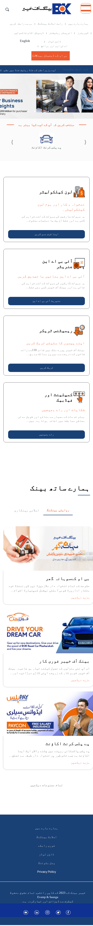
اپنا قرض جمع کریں (47, 234)
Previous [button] (80, 143)
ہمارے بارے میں (78, 23)
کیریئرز (82, 33)
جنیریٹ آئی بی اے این (46, 301)
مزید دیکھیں (80, 597)
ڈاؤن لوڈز (54, 41)
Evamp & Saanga (47, 897)
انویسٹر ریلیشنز (60, 33)
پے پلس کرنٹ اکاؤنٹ (46, 147)
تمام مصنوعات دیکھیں (46, 785)
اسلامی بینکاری (27, 510)
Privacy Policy (46, 872)
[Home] (46, 7)
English (25, 41)
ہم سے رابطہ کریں (21, 23)
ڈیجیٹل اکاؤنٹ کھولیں (29, 33)
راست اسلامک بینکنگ (50, 23)
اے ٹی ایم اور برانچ (54, 46)
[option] (46, 96)
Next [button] (8, 143)
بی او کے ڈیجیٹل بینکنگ (49, 55)
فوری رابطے (46, 845)
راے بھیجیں (46, 434)
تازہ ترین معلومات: (75, 69)
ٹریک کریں (46, 367)
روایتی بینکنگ (58, 510)
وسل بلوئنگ (46, 863)
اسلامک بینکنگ (46, 837)
